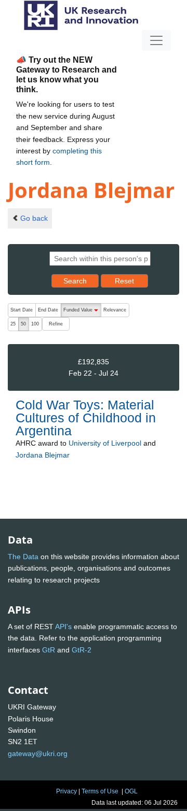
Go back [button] (34, 218)
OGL (131, 791)
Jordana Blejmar (43, 455)
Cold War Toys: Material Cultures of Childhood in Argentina (86, 417)
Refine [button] (56, 323)
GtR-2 (81, 650)
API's (63, 626)
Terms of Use (100, 791)
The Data (23, 556)
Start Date (21, 309)
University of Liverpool (105, 443)
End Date (48, 309)
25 (13, 323)
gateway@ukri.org (38, 753)
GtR (48, 650)
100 (35, 323)
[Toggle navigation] (156, 40)
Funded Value (82, 312)
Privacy (66, 791)
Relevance (114, 309)
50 (23, 323)
